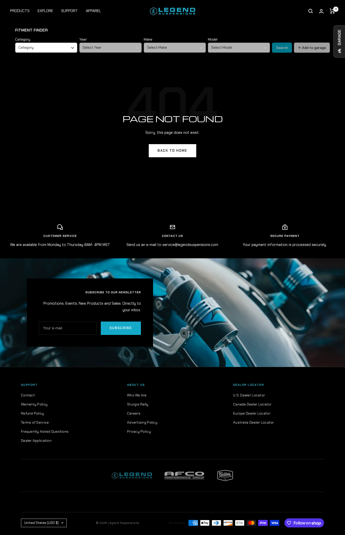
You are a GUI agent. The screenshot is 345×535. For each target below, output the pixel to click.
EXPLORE (45, 10)
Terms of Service (35, 422)
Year (83, 39)
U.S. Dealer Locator (249, 395)
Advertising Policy (142, 422)
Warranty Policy (34, 404)
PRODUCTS (20, 10)
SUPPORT (69, 10)
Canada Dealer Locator (252, 404)
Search (282, 47)
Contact (28, 395)
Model (212, 39)
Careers (133, 413)
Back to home (172, 150)
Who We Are (137, 395)
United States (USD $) (41, 523)
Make (148, 39)
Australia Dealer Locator (253, 422)
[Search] (310, 11)
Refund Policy (32, 413)
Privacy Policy (139, 431)
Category (22, 39)
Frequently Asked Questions (44, 431)
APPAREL (93, 10)
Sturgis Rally (138, 404)
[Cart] (332, 11)
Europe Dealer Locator (251, 413)
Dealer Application (36, 440)
